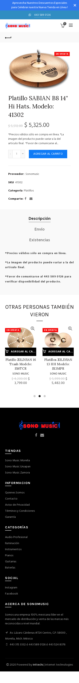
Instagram (11, 587)
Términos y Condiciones (20, 511)
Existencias (39, 240)
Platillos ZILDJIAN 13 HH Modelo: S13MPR (58, 364)
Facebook (11, 593)
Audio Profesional (16, 537)
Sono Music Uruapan (18, 466)
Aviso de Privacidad (17, 504)
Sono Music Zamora (17, 472)
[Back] (8, 37)
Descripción (40, 219)
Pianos (9, 555)
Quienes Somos (14, 492)
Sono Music (20, 373)
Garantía (10, 517)
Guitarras (10, 561)
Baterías (10, 567)
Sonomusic (32, 174)
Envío (40, 229)
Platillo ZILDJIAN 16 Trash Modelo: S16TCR (20, 364)
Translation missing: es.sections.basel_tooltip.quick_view (32, 328)
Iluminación (12, 543)
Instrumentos (13, 549)
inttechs (38, 664)
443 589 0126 (42, 15)
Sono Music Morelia (17, 460)
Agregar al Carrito (48, 154)
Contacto (11, 498)
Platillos (29, 191)
